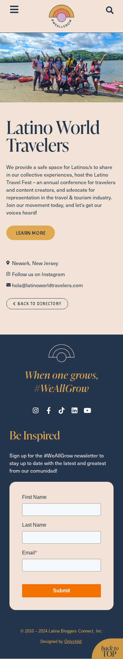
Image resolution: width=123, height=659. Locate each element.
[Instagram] (35, 410)
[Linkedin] (74, 410)
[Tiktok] (61, 410)
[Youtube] (87, 410)
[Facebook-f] (48, 410)
